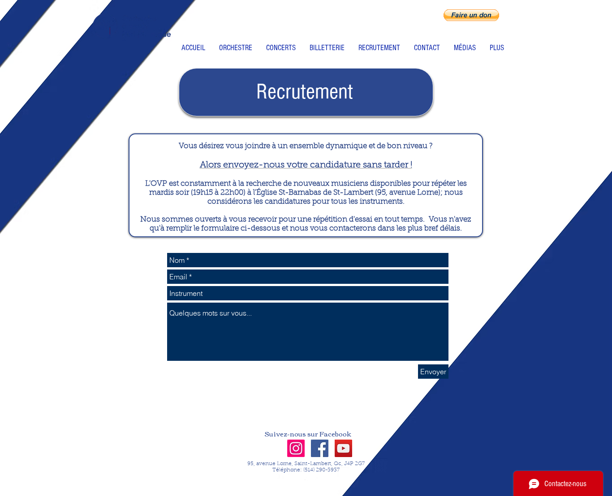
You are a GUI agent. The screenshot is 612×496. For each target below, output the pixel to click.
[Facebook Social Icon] (319, 448)
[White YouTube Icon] (342, 473)
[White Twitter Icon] (295, 473)
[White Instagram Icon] (311, 473)
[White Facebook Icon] (279, 473)
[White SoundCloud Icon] (326, 473)
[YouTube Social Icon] (343, 448)
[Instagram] (296, 448)
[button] (471, 15)
